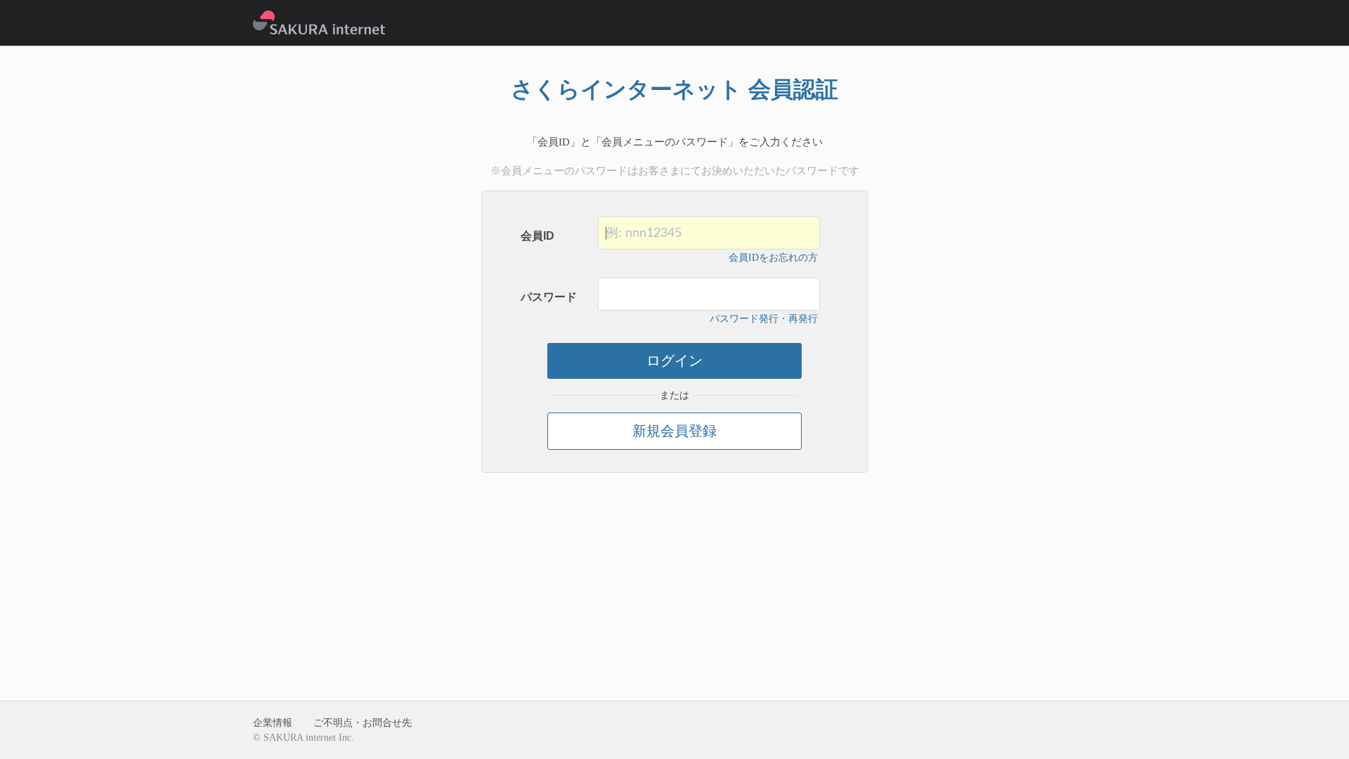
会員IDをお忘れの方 (773, 257)
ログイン (674, 360)
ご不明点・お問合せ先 (362, 723)
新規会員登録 (674, 431)
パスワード (549, 297)
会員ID (537, 236)
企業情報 (272, 723)
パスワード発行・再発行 (764, 318)
